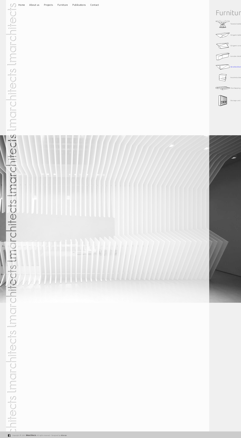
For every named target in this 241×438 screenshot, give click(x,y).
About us (34, 4)
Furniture (62, 4)
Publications (79, 4)
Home (21, 4)
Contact (94, 4)
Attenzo (64, 435)
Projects (48, 4)
